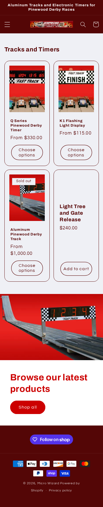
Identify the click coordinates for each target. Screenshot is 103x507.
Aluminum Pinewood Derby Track (26, 234)
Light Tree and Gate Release (73, 213)
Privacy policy (60, 490)
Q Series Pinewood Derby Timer (26, 125)
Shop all (28, 407)
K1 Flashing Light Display (72, 122)
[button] (7, 24)
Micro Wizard (48, 483)
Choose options (26, 152)
